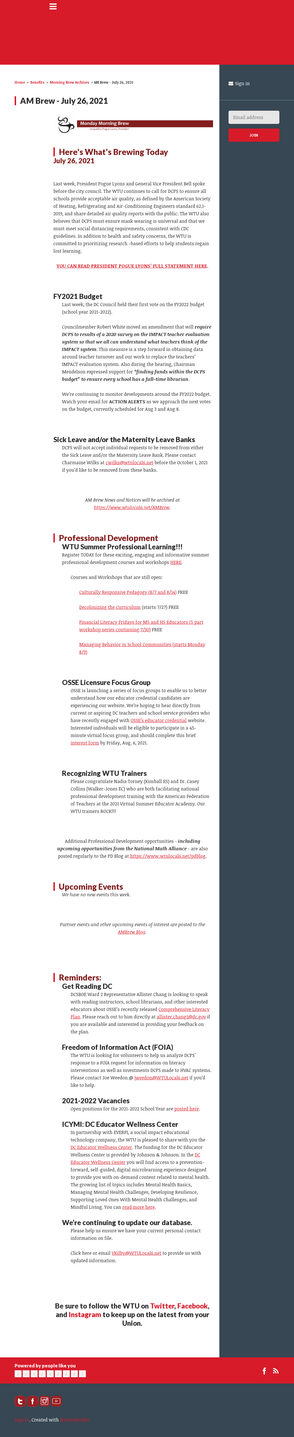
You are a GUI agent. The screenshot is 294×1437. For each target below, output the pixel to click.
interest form (85, 743)
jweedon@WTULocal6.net (161, 1078)
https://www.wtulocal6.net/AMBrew (131, 507)
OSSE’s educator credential (159, 720)
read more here (138, 1207)
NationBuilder (75, 1420)
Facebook (192, 1306)
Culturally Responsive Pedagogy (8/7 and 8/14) (128, 592)
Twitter (162, 1306)
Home (20, 82)
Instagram (85, 1314)
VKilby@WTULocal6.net (136, 1253)
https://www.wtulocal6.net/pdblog (168, 856)
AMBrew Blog (131, 932)
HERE (175, 562)
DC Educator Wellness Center (101, 1147)
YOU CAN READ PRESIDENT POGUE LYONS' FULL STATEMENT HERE (132, 266)
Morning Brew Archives (69, 82)
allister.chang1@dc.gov (181, 1017)
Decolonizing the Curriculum (110, 607)
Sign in (242, 83)
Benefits (37, 82)
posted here (186, 1109)
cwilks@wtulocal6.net (129, 462)
